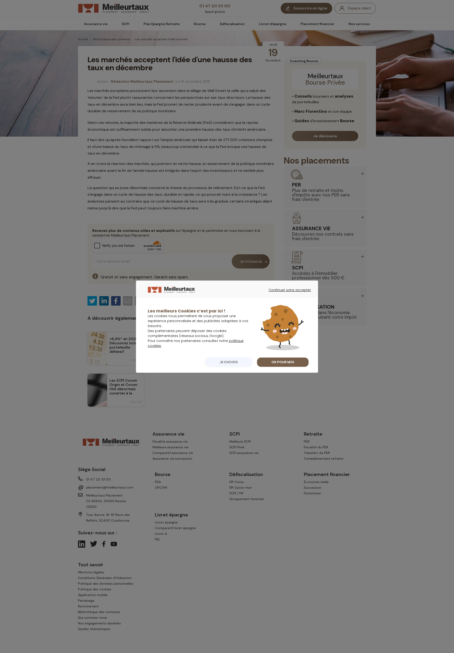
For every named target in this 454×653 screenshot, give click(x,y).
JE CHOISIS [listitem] (229, 362)
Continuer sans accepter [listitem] (287, 294)
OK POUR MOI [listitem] (282, 362)
